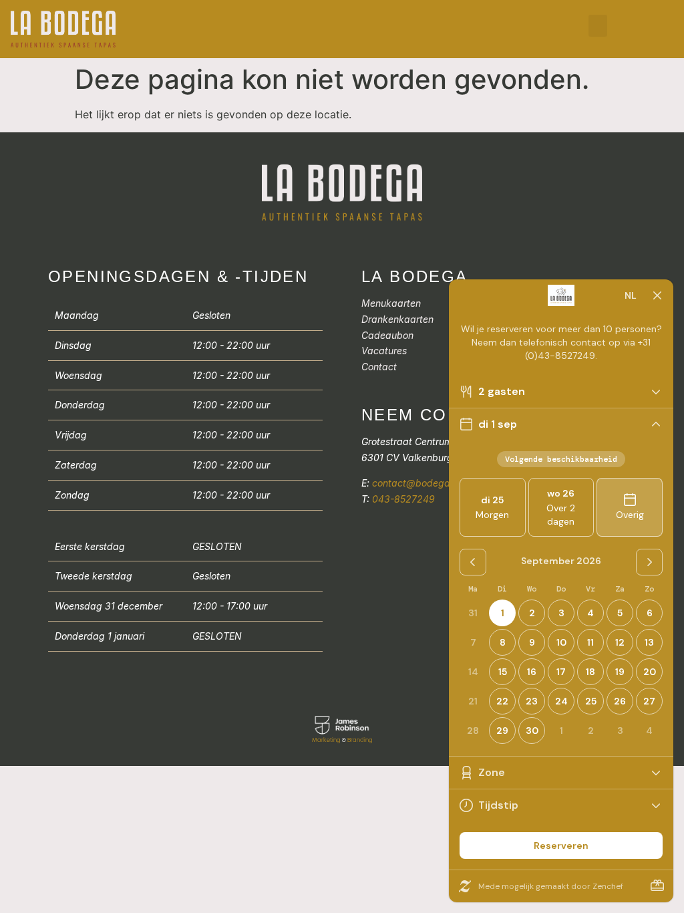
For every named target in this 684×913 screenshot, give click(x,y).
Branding (360, 740)
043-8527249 (403, 499)
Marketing (326, 740)
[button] (597, 26)
